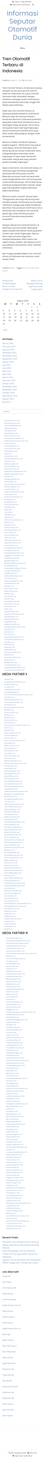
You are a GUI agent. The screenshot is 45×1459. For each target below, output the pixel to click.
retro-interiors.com (11, 588)
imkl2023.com (9, 655)
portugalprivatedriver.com (13, 799)
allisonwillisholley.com (14, 1106)
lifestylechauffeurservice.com (15, 563)
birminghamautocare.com (13, 855)
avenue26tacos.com (13, 1007)
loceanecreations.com (14, 1162)
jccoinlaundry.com (10, 766)
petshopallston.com (13, 1004)
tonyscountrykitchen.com (13, 857)
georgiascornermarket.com (14, 794)
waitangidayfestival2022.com (14, 667)
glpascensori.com (12, 1073)
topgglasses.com (12, 1009)
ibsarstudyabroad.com (12, 733)
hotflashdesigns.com (11, 558)
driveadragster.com (13, 964)
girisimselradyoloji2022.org (14, 707)
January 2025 (8, 383)
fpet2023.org (8, 594)
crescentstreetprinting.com (15, 958)
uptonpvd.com (11, 1081)
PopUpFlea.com (9, 515)
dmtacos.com (11, 956)
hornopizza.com (12, 961)
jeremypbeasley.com (11, 550)
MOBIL (12, 268)
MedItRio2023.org (10, 662)
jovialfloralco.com (10, 573)
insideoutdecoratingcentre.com (15, 568)
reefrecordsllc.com (13, 1022)
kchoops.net (10, 1150)
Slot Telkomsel (8, 1351)
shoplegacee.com (10, 502)
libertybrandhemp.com (14, 1172)
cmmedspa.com (11, 1129)
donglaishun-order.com (12, 835)
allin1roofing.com (12, 1119)
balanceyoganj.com (11, 464)
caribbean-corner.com (14, 1142)
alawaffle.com (11, 1025)
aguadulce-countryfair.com (14, 847)
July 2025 (6, 365)
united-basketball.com (14, 1030)
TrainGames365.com (11, 469)
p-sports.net (10, 999)
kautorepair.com (10, 768)
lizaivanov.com (11, 969)
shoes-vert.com (9, 758)
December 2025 (9, 352)
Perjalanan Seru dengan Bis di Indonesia (20, 1242)
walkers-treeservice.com (15, 1091)
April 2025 (6, 374)
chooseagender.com (11, 446)
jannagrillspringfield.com (13, 827)
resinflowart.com (12, 997)
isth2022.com (9, 679)
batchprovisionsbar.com (13, 891)
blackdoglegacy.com (13, 979)
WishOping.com (9, 499)
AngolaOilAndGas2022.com (14, 637)
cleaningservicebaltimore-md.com (18, 941)
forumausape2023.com (12, 652)
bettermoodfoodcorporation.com (16, 441)
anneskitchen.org (12, 1017)
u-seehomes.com (10, 578)
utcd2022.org (8, 710)
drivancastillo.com (12, 1127)
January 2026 (8, 349)
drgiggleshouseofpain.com (14, 555)
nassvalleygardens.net (14, 1195)
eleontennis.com (10, 606)
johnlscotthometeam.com (13, 576)
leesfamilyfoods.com (11, 601)
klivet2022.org (9, 717)
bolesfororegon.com (13, 1183)
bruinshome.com (12, 1050)
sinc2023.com (9, 687)
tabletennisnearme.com (13, 919)
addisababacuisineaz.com (15, 1226)
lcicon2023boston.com (12, 665)
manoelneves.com (11, 456)
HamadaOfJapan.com (12, 487)
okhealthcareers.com (12, 420)
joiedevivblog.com (12, 1167)
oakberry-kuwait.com (12, 817)
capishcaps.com (10, 926)
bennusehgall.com (11, 735)
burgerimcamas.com (13, 1228)
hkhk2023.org (9, 644)
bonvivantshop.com (11, 504)
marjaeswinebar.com (12, 771)
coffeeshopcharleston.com (14, 804)
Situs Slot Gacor (9, 1346)
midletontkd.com (12, 1132)
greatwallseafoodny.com (15, 989)
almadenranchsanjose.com (14, 614)
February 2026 (8, 346)
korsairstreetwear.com (14, 1002)
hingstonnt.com (9, 443)
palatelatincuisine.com (14, 976)
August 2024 (8, 399)
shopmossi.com (11, 1093)
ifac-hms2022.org (10, 720)
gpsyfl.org (7, 929)
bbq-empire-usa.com (11, 908)
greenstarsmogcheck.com (13, 786)
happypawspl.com (11, 789)
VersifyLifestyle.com (11, 489)
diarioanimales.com (11, 751)
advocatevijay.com (11, 617)
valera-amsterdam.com (14, 1170)
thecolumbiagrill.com (11, 692)
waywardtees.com (11, 433)
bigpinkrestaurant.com (12, 543)
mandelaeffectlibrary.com (13, 459)
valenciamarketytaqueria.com (17, 1020)
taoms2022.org (9, 723)
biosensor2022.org (11, 712)
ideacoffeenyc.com (11, 776)
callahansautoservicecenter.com (16, 791)
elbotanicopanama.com (12, 761)
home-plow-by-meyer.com (15, 974)
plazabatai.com (9, 743)
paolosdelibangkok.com (13, 873)
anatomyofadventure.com (15, 1124)
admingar (28, 80)
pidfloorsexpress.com (12, 436)
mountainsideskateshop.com (16, 1152)
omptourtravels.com (13, 1200)
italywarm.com (11, 1213)
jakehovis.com (9, 850)
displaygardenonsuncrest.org (15, 906)
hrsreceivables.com (11, 535)
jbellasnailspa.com (11, 860)
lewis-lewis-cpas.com (11, 604)
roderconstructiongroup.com (14, 740)
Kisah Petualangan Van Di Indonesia (18, 1251)
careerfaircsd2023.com (12, 657)
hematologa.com (12, 966)
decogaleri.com (9, 753)
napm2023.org (9, 647)
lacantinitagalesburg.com (13, 781)
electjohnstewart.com (14, 1198)
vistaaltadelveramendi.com (16, 946)
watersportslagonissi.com (13, 581)
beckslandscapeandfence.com (17, 943)
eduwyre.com (9, 586)
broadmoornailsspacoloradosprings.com (21, 1012)
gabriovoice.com (12, 994)
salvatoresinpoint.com (12, 571)
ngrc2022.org (8, 599)
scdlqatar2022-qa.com (12, 689)
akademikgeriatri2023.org (13, 700)
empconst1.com (10, 538)
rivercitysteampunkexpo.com (16, 1147)
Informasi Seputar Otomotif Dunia (22, 25)
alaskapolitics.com (11, 451)
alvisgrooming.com (11, 865)
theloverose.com (12, 992)
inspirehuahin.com (11, 545)
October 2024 (8, 392)
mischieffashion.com (11, 583)
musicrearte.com (10, 896)
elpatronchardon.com (12, 832)
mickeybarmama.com (12, 880)
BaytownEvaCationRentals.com (15, 471)
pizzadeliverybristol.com (13, 784)
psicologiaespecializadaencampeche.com (21, 953)
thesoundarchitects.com (15, 1116)
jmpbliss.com (9, 522)
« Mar (5, 330)
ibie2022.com (9, 632)
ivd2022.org (8, 728)
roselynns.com (9, 461)
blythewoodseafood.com (13, 870)
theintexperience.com (12, 423)
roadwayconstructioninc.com (14, 883)
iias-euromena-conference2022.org (17, 725)
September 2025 (9, 359)
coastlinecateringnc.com (15, 948)
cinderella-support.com (12, 540)
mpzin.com (8, 510)
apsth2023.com (9, 660)
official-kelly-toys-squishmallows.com (17, 903)
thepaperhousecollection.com (17, 1104)
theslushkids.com (12, 1068)
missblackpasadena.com (15, 1014)
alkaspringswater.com (12, 809)
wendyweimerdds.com (12, 530)
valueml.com (8, 517)
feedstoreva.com (10, 911)
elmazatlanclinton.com (12, 774)
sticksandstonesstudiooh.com (17, 1088)
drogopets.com (9, 914)
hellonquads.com (10, 748)
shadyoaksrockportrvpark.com (15, 763)
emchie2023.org (10, 705)
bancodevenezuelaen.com (14, 438)
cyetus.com (8, 609)
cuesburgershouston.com (15, 951)
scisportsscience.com (13, 1223)
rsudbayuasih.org (12, 1206)
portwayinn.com (12, 1111)
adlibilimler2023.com (11, 619)
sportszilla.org (9, 888)
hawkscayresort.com (11, 745)
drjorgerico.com (9, 525)
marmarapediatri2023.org (13, 702)
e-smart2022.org (10, 596)
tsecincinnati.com (10, 738)
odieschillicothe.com (11, 779)
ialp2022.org (8, 715)
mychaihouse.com (10, 863)
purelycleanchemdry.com (13, 497)
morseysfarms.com (11, 898)
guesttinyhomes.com (13, 971)
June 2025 (6, 368)
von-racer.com (9, 801)
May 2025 (6, 371)
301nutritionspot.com (13, 1157)
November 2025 (9, 355)
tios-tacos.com (11, 1032)
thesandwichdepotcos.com (14, 553)
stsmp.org (7, 454)
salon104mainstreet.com (13, 807)
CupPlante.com (9, 507)
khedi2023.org (9, 697)
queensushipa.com (11, 527)
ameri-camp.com (10, 532)
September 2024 (9, 395)
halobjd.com (8, 476)
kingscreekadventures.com (14, 492)
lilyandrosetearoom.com (15, 1063)
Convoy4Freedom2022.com (14, 639)
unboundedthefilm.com (12, 425)
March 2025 (7, 377)
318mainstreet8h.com (12, 812)
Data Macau (7, 1293)
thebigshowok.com (13, 984)
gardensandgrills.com (14, 1134)
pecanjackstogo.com (13, 1040)
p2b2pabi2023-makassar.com (15, 682)
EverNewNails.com (11, 566)
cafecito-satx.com (12, 1035)
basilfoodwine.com (13, 1137)
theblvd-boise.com (11, 591)
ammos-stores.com (13, 1160)
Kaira (24, 1453)
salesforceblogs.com (11, 466)
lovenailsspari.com (11, 814)
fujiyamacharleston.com (13, 830)
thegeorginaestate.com (12, 868)
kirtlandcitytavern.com (14, 1155)
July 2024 (6, 402)
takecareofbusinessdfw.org (14, 484)
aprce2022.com (9, 629)
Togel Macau (8, 1375)
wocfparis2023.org (11, 684)
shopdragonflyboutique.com (14, 886)
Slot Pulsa (6, 1282)
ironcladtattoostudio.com (15, 1048)
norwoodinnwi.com (13, 1175)
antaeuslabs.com (10, 494)
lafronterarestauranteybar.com (17, 1060)
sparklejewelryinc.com (14, 1045)
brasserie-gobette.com (12, 893)
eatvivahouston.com (13, 981)
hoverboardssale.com (12, 448)
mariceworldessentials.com (14, 840)
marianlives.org (9, 431)
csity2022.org (9, 730)
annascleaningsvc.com (14, 1053)
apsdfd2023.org (10, 650)
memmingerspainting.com (13, 548)
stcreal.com (8, 512)
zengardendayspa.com (14, 1043)
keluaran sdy (8, 1398)
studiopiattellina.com (11, 824)
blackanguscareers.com (14, 1180)
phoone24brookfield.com (13, 878)
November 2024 (9, 389)
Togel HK (6, 1276)
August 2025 (8, 362)
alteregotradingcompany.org (14, 627)
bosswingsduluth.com (12, 852)
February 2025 (8, 380)
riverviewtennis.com (11, 901)
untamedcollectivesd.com (15, 1096)
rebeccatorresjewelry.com (13, 520)
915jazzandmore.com (12, 845)
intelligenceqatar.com (12, 479)
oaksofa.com (9, 921)
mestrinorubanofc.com (14, 1190)
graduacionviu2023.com (14, 1037)
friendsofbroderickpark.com (14, 822)
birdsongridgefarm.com (14, 1165)
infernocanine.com (13, 1101)
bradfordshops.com (11, 611)
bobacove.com (9, 875)
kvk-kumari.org (11, 1218)
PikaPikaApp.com (10, 481)
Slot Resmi (7, 1380)
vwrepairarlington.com (14, 938)
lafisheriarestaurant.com (13, 842)
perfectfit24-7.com (10, 796)
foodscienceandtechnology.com (17, 1221)
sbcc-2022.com (9, 634)
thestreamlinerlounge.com (15, 1188)
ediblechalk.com (10, 916)
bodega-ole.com (12, 1185)
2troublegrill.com (12, 1083)
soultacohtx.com (10, 924)
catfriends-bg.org (10, 428)
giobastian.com (11, 1070)
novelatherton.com (13, 1193)
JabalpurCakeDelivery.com (13, 474)
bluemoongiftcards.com (14, 1144)
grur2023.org (8, 642)
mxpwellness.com (12, 1099)
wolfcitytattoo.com (12, 1055)
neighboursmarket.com (14, 1177)
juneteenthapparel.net (14, 1211)
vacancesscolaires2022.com (14, 670)
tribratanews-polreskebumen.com (18, 1203)
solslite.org (10, 1109)
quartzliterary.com (11, 819)
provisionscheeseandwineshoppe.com (18, 694)
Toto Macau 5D (9, 1288)
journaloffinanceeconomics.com (17, 1216)
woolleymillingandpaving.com (16, 1078)
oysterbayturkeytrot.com (15, 1058)
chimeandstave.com (13, 987)
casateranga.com (12, 1086)
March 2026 (7, 343)
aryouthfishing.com (13, 1027)
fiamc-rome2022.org (11, 837)
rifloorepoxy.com (12, 1076)
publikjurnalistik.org (13, 1208)
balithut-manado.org (11, 624)
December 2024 (9, 386)
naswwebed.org (10, 622)
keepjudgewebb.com (13, 1121)
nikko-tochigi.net (12, 1139)
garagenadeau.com (11, 561)
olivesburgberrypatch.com (15, 1065)
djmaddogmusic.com (13, 1114)
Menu (22, 48)
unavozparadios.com (12, 756)
